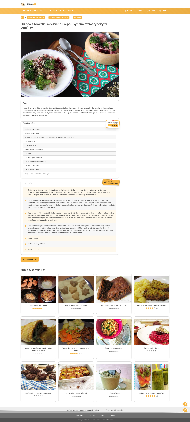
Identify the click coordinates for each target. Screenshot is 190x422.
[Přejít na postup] (185, 410)
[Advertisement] (145, 36)
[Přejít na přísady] (185, 404)
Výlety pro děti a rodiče (114, 410)
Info (102, 415)
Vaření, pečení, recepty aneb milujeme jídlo (83, 410)
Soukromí (79, 415)
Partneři (92, 415)
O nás (113, 415)
